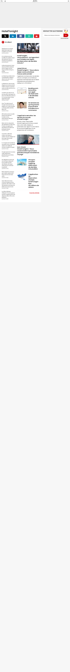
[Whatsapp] (29, 36)
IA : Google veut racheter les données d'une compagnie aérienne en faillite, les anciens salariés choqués (8, 145)
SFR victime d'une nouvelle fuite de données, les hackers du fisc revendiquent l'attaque (8, 116)
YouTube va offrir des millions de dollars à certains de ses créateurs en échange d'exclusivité (8, 136)
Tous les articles (34, 192)
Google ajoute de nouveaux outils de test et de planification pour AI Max (8, 153)
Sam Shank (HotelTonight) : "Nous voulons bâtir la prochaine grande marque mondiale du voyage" (28, 150)
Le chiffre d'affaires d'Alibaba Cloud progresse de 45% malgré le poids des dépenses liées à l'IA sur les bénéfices (8, 194)
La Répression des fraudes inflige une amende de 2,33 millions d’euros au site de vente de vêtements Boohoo (8, 86)
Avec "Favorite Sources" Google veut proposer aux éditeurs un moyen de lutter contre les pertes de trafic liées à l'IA (8, 106)
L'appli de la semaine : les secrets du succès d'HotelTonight (26, 117)
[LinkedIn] (13, 36)
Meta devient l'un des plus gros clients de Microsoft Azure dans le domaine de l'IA (8, 174)
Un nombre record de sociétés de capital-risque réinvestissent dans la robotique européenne (8, 58)
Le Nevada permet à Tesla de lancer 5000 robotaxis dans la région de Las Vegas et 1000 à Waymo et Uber (8, 68)
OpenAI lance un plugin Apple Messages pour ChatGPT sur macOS (7, 50)
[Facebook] (21, 36)
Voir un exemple (64, 38)
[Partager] (5, 36)
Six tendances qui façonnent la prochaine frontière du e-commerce (33, 106)
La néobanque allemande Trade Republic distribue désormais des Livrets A (8, 78)
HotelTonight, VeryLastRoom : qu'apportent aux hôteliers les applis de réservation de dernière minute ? (28, 59)
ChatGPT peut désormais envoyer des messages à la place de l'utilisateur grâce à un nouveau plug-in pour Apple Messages (8, 95)
